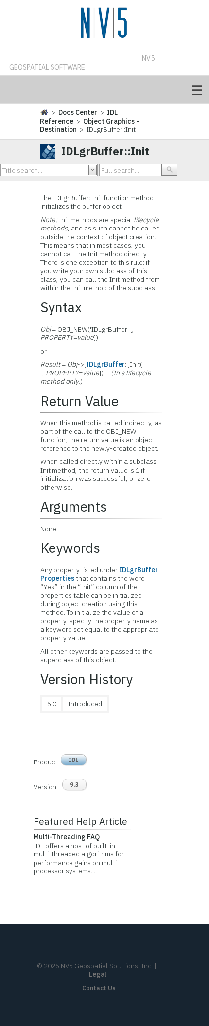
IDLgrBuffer (105, 364)
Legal (97, 974)
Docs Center (77, 112)
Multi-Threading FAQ (67, 836)
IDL (74, 759)
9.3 (74, 784)
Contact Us (99, 988)
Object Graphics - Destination (89, 125)
